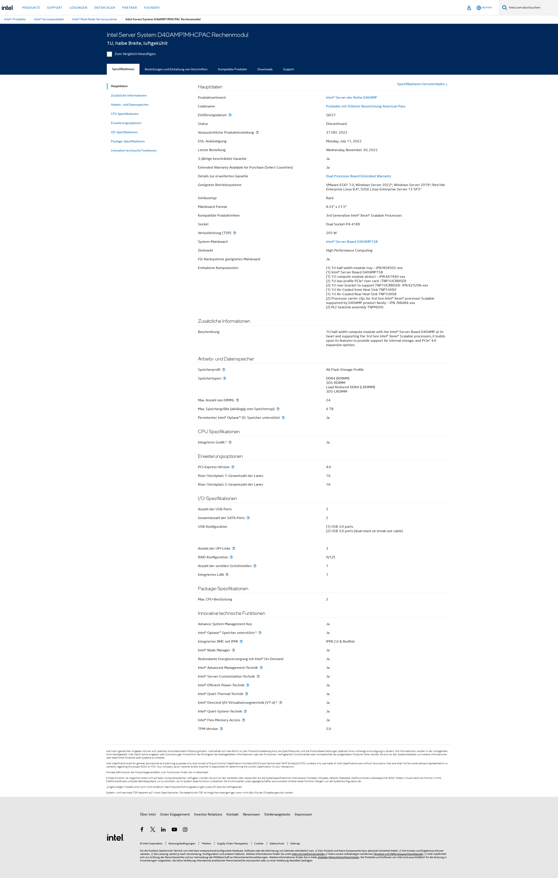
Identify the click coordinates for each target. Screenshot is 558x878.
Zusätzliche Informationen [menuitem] (129, 95)
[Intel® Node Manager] (233, 650)
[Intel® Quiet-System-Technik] (245, 711)
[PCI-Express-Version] (232, 467)
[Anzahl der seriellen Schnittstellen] (254, 566)
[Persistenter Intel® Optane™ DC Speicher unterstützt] (283, 417)
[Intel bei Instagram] (185, 830)
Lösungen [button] (78, 8)
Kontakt (232, 814)
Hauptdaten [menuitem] (119, 86)
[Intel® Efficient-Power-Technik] (247, 685)
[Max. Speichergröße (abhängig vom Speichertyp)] (278, 409)
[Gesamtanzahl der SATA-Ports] (248, 518)
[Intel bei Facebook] (142, 830)
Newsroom (251, 814)
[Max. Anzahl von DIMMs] (237, 400)
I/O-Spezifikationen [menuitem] (124, 132)
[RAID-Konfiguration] (231, 557)
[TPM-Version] (221, 729)
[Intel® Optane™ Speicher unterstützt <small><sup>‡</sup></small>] (259, 633)
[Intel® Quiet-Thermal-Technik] (246, 694)
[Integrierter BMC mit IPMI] (241, 641)
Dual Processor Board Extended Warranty (358, 176)
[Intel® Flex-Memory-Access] (243, 720)
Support (288, 69)
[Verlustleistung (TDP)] (234, 233)
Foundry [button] (152, 8)
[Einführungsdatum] (230, 115)
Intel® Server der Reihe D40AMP (351, 97)
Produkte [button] (31, 8)
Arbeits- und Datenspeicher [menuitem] (130, 105)
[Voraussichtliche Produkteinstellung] (257, 132)
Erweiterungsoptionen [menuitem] (126, 123)
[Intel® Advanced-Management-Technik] (261, 667)
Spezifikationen (123, 69)
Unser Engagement (175, 814)
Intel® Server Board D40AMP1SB (352, 242)
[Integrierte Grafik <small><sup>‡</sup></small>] (230, 442)
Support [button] (55, 8)
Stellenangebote (277, 814)
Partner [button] (129, 8)
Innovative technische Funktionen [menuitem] (134, 150)
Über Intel (148, 814)
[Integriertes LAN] (227, 574)
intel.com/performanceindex (308, 854)
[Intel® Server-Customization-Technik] (258, 676)
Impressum (303, 814)
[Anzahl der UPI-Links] (233, 548)
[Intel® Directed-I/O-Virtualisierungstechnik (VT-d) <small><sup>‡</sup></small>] (280, 702)
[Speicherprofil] (223, 369)
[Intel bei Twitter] (153, 830)
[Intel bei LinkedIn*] (163, 830)
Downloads (265, 69)
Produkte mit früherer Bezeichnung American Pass (365, 106)
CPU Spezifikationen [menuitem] (125, 114)
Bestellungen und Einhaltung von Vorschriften (176, 69)
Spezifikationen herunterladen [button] (421, 84)
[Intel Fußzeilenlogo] (115, 837)
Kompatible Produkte (232, 69)
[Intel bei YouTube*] (174, 830)
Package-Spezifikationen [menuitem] (128, 141)
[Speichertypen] (224, 378)
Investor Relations (208, 814)
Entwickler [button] (104, 8)
